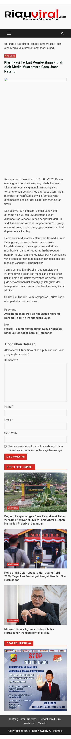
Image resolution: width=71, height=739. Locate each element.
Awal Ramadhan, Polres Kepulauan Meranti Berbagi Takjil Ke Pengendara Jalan (32, 314)
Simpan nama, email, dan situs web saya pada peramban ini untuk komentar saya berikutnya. (35, 448)
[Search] (62, 33)
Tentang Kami (17, 719)
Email (8, 420)
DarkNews (38, 730)
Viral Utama (10, 56)
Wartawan (29, 723)
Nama (8, 406)
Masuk (42, 723)
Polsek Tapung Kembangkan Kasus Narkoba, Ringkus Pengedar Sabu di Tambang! (33, 329)
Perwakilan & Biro (50, 719)
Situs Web (10, 433)
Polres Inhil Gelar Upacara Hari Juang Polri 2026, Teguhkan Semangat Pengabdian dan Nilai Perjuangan (35, 548)
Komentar (11, 360)
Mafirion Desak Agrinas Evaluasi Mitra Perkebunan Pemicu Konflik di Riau (35, 605)
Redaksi (32, 719)
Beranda (9, 43)
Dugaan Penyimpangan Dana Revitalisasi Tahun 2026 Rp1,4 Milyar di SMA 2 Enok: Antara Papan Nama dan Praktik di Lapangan (35, 492)
